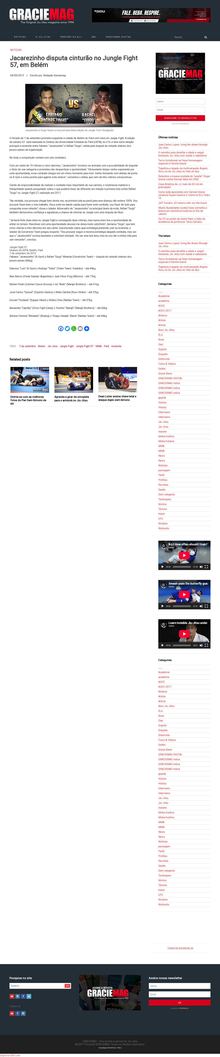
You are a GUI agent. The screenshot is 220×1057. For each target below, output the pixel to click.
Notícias (20, 37)
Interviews (164, 412)
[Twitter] (28, 996)
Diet (160, 344)
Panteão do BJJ (71, 37)
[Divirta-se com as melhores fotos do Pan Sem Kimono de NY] (30, 380)
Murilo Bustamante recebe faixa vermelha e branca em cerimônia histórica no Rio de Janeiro (182, 210)
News (161, 455)
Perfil (161, 475)
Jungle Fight (67, 346)
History (162, 402)
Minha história (166, 436)
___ (160, 291)
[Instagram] (17, 996)
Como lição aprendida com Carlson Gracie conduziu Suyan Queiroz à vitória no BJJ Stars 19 (184, 195)
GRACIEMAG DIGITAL (118, 37)
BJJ (160, 334)
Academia (163, 296)
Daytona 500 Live (10, 1055)
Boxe (161, 339)
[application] (184, 555)
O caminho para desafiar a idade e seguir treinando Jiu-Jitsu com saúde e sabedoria (182, 154)
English (162, 349)
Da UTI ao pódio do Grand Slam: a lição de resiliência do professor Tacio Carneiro (181, 220)
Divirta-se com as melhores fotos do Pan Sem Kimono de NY (28, 400)
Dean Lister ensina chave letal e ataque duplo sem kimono (117, 398)
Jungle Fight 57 (84, 346)
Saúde (161, 489)
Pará (106, 346)
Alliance (162, 315)
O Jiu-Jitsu (43, 37)
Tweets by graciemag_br (180, 948)
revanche (116, 346)
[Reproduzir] (162, 566)
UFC (160, 518)
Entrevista (164, 359)
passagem (164, 470)
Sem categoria (166, 494)
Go (67, 986)
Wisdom (163, 523)
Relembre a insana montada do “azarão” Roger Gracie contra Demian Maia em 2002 (184, 178)
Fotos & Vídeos (167, 363)
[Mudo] (201, 566)
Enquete (162, 354)
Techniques (164, 499)
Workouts (163, 528)
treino (161, 513)
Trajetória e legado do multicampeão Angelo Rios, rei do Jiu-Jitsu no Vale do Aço (183, 170)
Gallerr (162, 368)
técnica (162, 504)
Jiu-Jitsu (52, 346)
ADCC (161, 305)
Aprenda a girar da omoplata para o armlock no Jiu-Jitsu (71, 398)
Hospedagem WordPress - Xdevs (110, 1048)
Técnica (162, 509)
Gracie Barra (165, 373)
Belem (41, 346)
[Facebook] (23, 996)
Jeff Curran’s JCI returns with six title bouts (182, 203)
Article (162, 320)
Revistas (163, 484)
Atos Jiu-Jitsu (166, 329)
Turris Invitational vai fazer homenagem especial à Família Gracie (180, 162)
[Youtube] (12, 996)
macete (162, 431)
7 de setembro (27, 346)
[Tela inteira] (206, 566)
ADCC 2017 (164, 310)
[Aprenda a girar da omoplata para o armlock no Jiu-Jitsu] (73, 380)
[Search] (205, 37)
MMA (99, 346)
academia (163, 300)
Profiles (162, 479)
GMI (94, 37)
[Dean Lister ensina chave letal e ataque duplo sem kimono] (117, 379)
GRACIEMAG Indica (169, 383)
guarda (162, 397)
